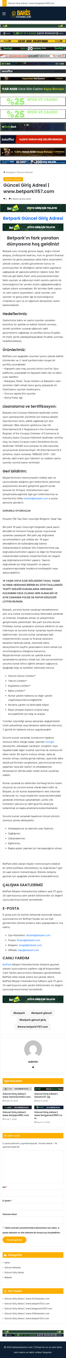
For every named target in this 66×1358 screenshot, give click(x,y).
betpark (20, 1013)
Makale (8, 1277)
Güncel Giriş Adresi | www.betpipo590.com (16, 1114)
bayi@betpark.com (28, 950)
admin (33, 1062)
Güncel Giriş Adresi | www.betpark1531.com (26, 1318)
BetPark (7, 964)
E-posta (7, 1200)
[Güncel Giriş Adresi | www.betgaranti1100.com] (48, 1107)
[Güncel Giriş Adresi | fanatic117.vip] (48, 1089)
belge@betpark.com (30, 945)
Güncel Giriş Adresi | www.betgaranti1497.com (31, 3)
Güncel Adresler (25, 172)
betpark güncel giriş (33, 1019)
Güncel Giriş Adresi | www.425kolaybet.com (27, 1313)
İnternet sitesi (10, 1214)
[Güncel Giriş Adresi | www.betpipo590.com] (17, 1107)
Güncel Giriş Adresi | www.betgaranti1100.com (48, 1115)
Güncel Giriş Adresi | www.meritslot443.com (17, 1095)
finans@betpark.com (28, 940)
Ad (5, 1187)
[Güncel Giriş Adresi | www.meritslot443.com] (17, 1089)
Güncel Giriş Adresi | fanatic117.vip (46, 1095)
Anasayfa (10, 172)
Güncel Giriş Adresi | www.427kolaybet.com (27, 1298)
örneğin (49, 741)
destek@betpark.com (36, 498)
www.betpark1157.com (33, 1026)
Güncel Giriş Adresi (14, 1272)
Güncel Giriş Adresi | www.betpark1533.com (27, 1303)
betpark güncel (42, 1013)
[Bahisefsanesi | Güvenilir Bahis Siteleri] (20, 13)
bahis (7, 1262)
